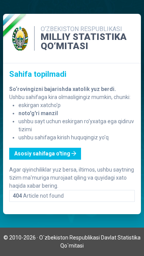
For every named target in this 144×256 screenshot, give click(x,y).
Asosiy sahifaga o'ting (42, 153)
